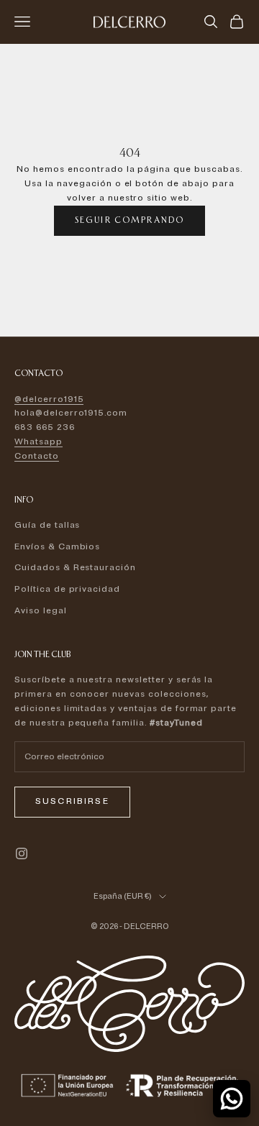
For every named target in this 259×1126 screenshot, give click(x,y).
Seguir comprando (130, 220)
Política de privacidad (67, 589)
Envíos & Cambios (57, 546)
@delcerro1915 (48, 399)
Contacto (36, 456)
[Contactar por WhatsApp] (231, 1098)
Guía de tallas (47, 525)
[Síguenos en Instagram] (21, 853)
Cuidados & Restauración (75, 567)
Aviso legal (40, 610)
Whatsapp (38, 441)
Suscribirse (72, 801)
